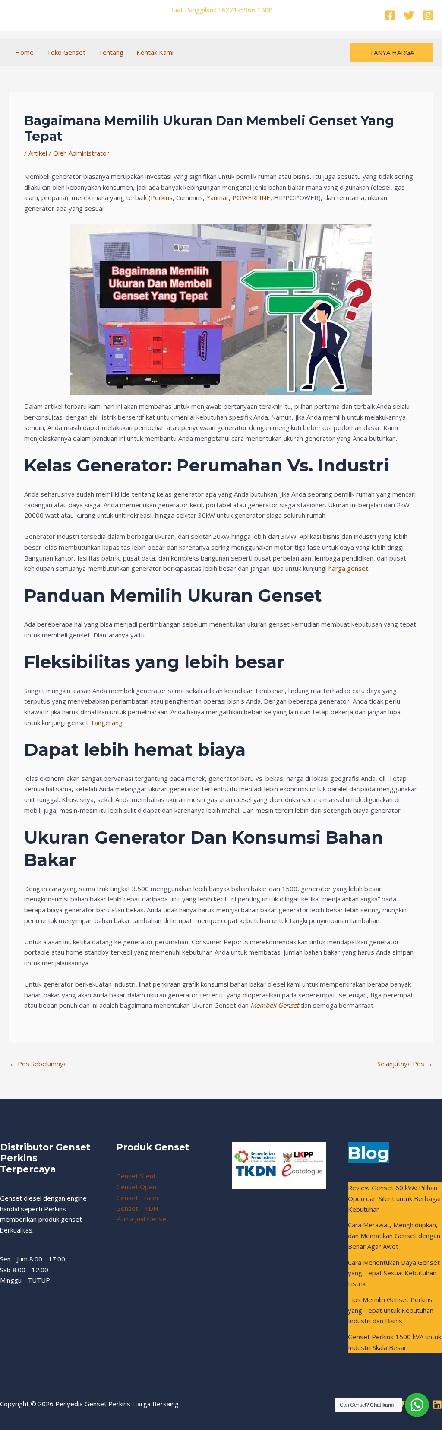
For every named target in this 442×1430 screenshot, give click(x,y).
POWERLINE (251, 197)
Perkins (162, 197)
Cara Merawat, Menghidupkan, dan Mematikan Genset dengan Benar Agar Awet (394, 1235)
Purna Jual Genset (142, 1218)
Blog (368, 1152)
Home (24, 52)
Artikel (37, 153)
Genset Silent (136, 1176)
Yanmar (217, 197)
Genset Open (136, 1186)
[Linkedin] (437, 1404)
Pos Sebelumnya (38, 1063)
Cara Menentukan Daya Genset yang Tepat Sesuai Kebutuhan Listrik (394, 1273)
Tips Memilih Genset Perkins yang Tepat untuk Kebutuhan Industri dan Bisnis (390, 1310)
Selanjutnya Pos (405, 1063)
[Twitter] (409, 15)
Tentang (110, 52)
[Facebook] (390, 15)
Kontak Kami (155, 52)
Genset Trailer (137, 1197)
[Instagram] (428, 15)
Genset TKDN (137, 1208)
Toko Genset (66, 52)
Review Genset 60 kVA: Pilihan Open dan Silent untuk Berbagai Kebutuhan (394, 1198)
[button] (391, 52)
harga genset (348, 568)
